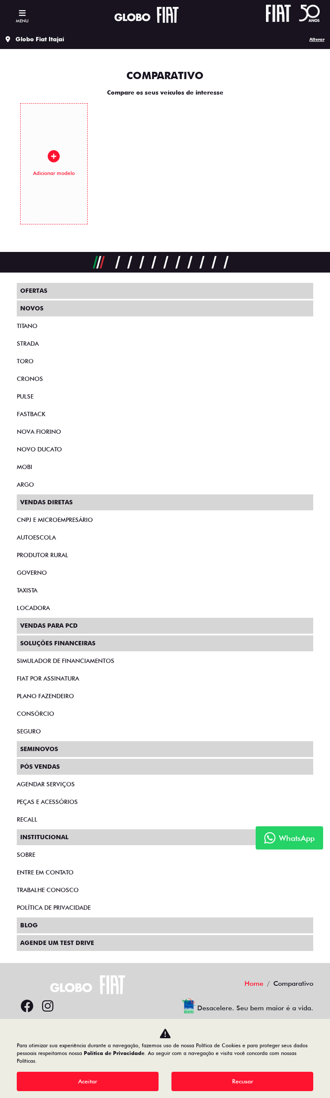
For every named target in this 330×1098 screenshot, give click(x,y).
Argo (25, 484)
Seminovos (39, 748)
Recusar (242, 1081)
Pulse (25, 396)
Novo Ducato (39, 449)
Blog (29, 925)
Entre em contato (45, 872)
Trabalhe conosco (48, 889)
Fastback (31, 414)
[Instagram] (47, 1006)
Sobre (26, 854)
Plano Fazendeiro (45, 696)
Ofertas (33, 290)
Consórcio (35, 713)
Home (253, 983)
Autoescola (36, 537)
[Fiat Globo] (146, 15)
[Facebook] (27, 1006)
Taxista (27, 590)
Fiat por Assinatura (48, 678)
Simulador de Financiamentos (65, 660)
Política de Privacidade (114, 1053)
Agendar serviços (46, 784)
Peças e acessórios (47, 801)
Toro (25, 361)
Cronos (30, 378)
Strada (28, 343)
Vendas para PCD (49, 625)
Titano (27, 325)
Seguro (29, 731)
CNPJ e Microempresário (55, 519)
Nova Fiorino (39, 431)
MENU (22, 20)
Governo (32, 572)
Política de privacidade (54, 907)
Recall (27, 819)
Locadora (33, 607)
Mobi (24, 466)
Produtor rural (42, 555)
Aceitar (87, 1081)
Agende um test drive (57, 942)
